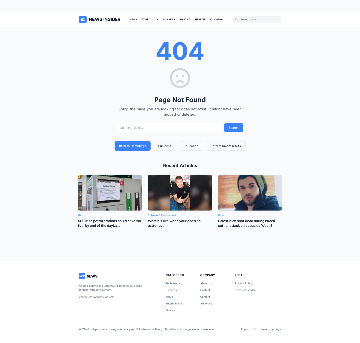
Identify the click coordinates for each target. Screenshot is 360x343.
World (145, 19)
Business (169, 19)
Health (200, 19)
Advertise (206, 303)
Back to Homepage (132, 146)
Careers (205, 296)
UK (156, 19)
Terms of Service (245, 290)
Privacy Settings (271, 329)
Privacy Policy (243, 283)
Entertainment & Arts (226, 146)
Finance (170, 310)
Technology (173, 283)
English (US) (248, 329)
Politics (185, 19)
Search (233, 127)
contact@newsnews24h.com (96, 296)
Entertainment (174, 303)
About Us (206, 283)
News (133, 19)
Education (216, 19)
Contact (205, 290)
